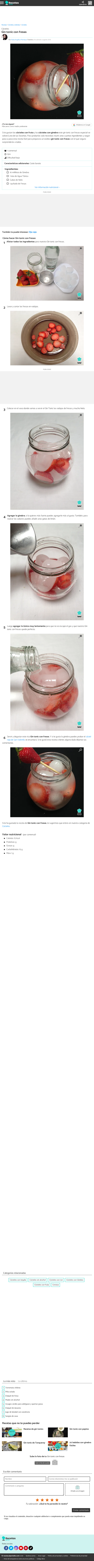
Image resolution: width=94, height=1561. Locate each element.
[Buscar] (90, 3)
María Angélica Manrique (19, 39)
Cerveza (55, 1284)
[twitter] (11, 1548)
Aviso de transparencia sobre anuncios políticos (19, 1559)
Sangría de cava (11, 1416)
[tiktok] (31, 1548)
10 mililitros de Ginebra (19, 172)
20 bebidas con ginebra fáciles (80, 1444)
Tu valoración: (32, 1504)
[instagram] (16, 1548)
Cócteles (24, 25)
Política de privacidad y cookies (58, 1556)
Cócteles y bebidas (14, 25)
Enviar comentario (81, 1510)
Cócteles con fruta (41, 1284)
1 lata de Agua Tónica (18, 176)
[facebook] (6, 1548)
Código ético (41, 1559)
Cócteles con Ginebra (74, 1280)
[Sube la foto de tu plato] (55, 1462)
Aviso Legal (41, 1556)
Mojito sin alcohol (12, 1400)
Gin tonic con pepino (79, 1429)
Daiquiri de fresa (11, 1396)
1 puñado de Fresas (17, 184)
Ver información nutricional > (47, 187)
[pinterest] (26, 1548)
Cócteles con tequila (18, 1280)
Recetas (4, 25)
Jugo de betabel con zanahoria (17, 1412)
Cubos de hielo (16, 180)
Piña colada (10, 1391)
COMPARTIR (83, 5)
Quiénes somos (30, 1556)
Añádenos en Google (83, 125)
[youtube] (21, 1548)
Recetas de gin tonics (33, 1429)
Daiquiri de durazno (13, 1408)
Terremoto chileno (12, 1387)
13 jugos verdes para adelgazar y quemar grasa (24, 1404)
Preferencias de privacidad (78, 1556)
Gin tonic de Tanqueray (34, 1442)
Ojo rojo (33, 232)
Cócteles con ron (56, 1280)
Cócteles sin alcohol (37, 1280)
